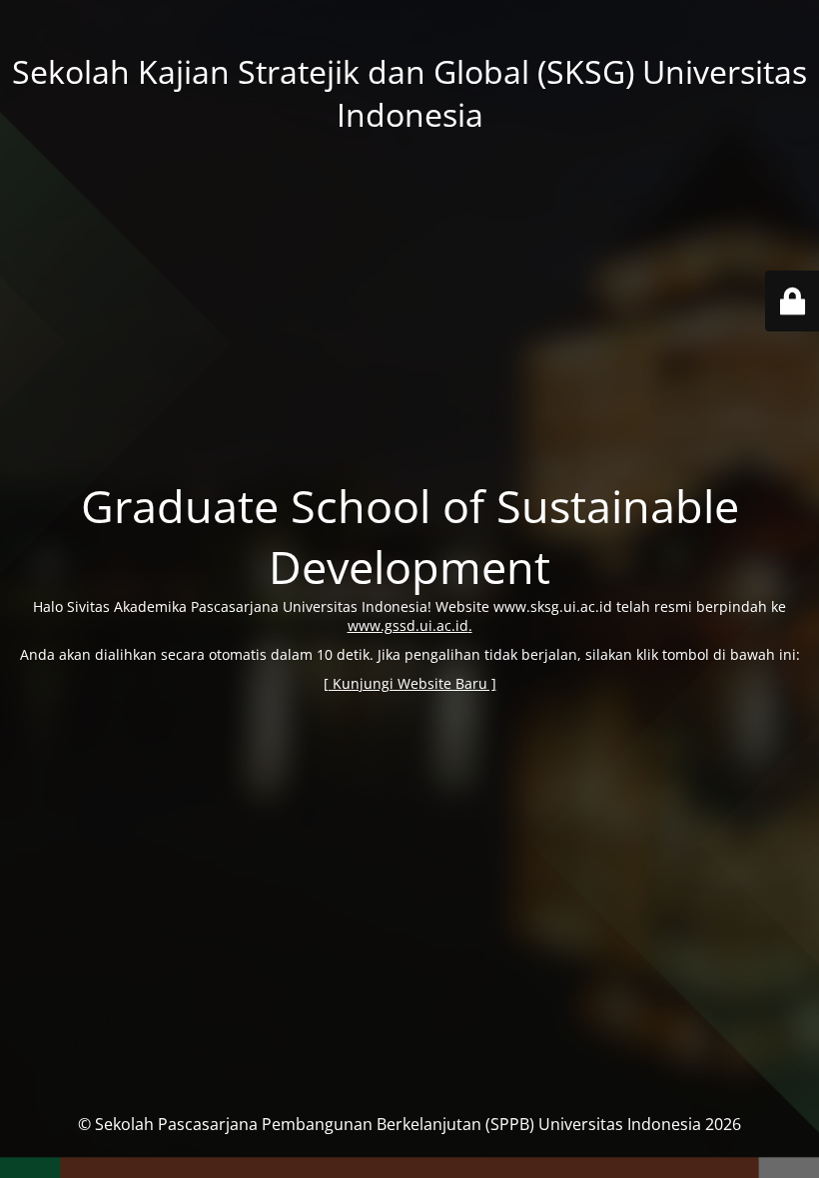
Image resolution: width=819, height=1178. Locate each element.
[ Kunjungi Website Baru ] (410, 683)
